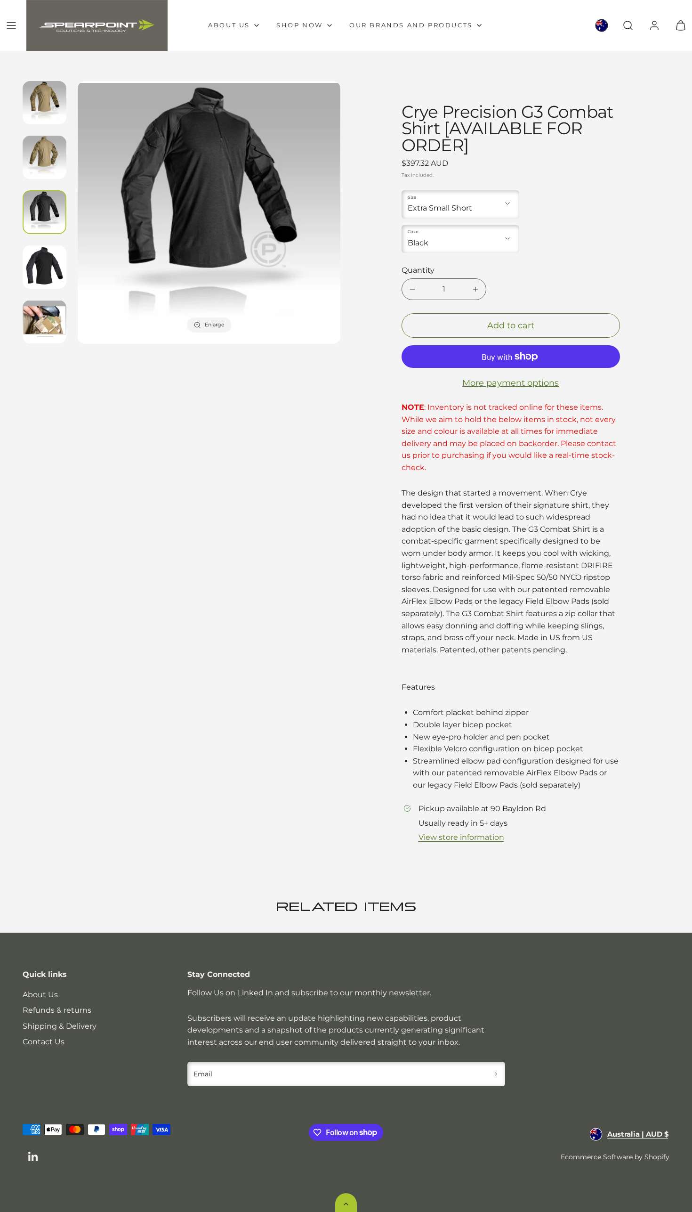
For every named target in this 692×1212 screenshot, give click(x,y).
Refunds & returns (57, 1010)
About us (229, 25)
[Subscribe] (495, 1074)
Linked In (255, 992)
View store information (461, 837)
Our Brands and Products (411, 25)
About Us (40, 994)
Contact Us (43, 1041)
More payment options (510, 383)
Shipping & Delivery (60, 1026)
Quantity (418, 270)
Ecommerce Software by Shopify (615, 1157)
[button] (11, 25)
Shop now (299, 25)
